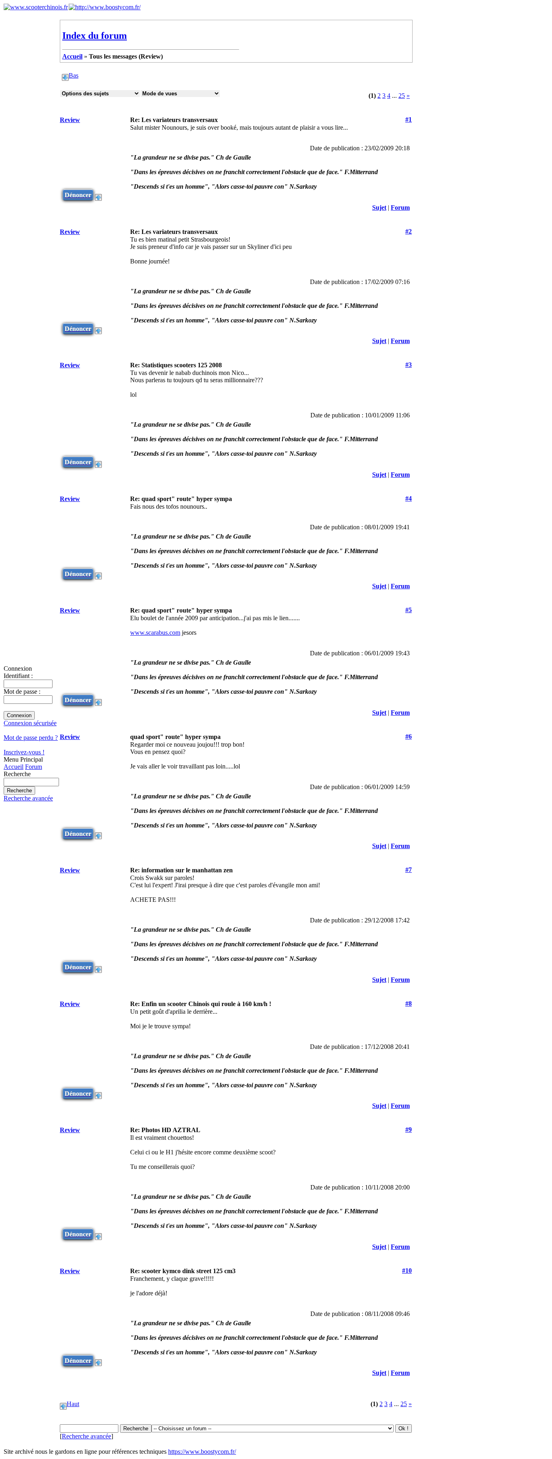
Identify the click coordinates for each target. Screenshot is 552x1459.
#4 (408, 498)
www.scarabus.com (155, 632)
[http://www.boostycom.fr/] (105, 7)
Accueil (13, 766)
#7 (408, 869)
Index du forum (94, 35)
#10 (407, 1270)
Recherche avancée (28, 798)
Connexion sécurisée (30, 723)
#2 (408, 231)
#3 (408, 364)
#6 (408, 736)
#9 (408, 1129)
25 (401, 95)
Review (70, 119)
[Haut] (98, 195)
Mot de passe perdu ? (31, 737)
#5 (408, 609)
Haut (73, 1403)
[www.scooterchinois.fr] (36, 7)
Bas (73, 75)
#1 (408, 119)
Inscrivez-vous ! (24, 752)
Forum (33, 766)
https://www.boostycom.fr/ (202, 1451)
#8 (408, 1003)
